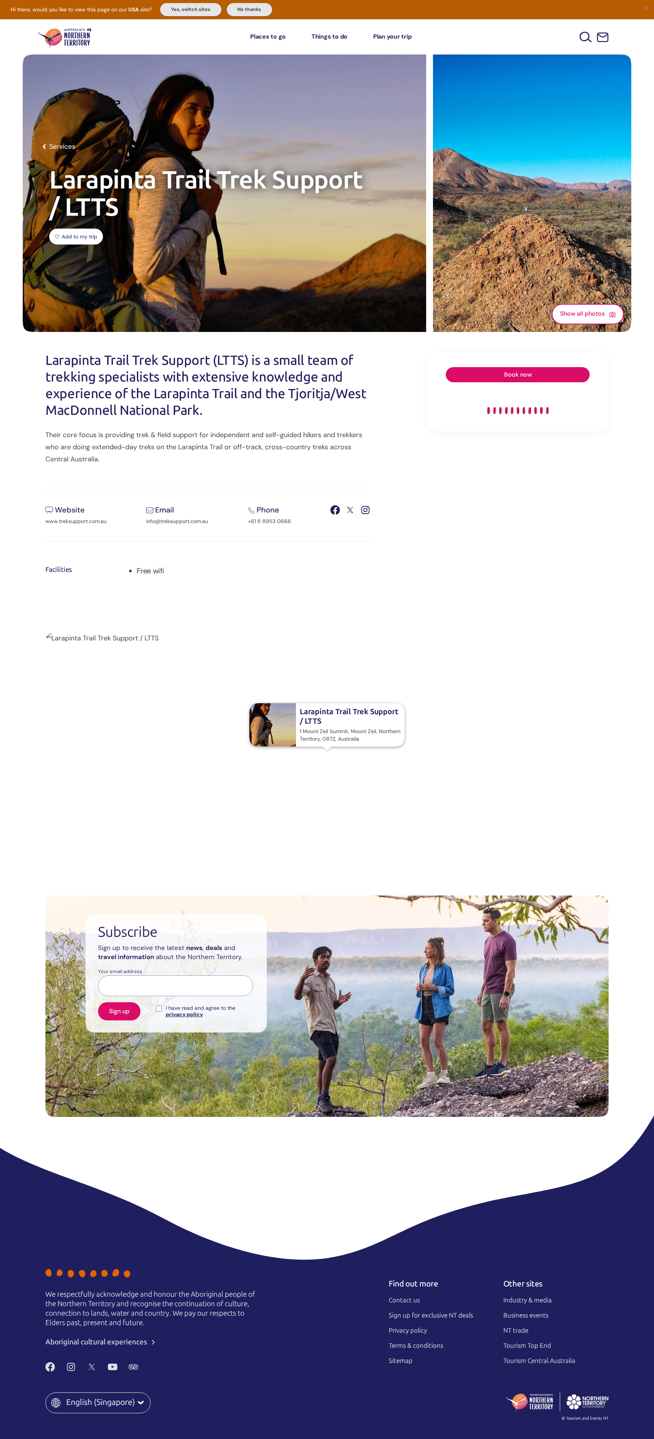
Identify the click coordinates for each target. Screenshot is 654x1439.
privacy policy (184, 1014)
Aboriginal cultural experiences (97, 1342)
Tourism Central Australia (539, 1360)
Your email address (120, 972)
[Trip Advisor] (133, 1367)
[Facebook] (50, 1367)
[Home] (64, 37)
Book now (518, 374)
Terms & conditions (416, 1345)
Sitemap (401, 1360)
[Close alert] (645, 8)
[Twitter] (92, 1367)
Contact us (404, 1300)
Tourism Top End (527, 1345)
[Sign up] (603, 37)
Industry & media (527, 1300)
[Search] (585, 37)
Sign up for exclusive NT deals (431, 1315)
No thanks (249, 9)
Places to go (268, 36)
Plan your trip (392, 36)
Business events (525, 1315)
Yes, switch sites (190, 9)
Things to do (329, 36)
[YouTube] (112, 1367)
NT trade (515, 1330)
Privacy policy (408, 1330)
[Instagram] (71, 1367)
